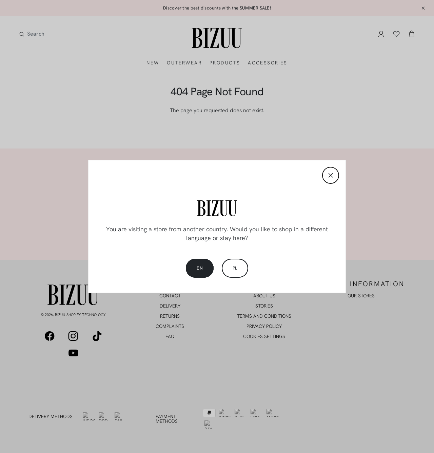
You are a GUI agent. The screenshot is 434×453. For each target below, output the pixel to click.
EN (200, 268)
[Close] (330, 175)
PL (235, 268)
